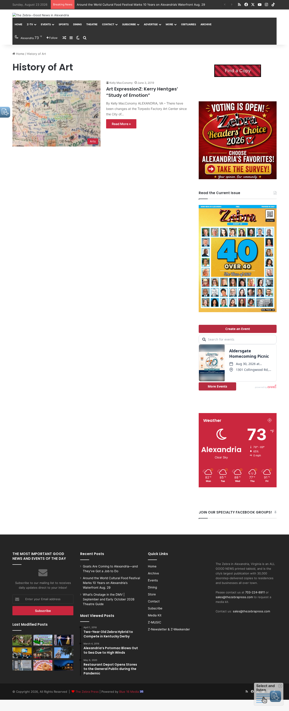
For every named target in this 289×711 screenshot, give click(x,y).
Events (46, 24)
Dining (77, 24)
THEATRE (92, 24)
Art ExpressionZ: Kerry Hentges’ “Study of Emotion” (142, 92)
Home (18, 24)
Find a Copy (238, 70)
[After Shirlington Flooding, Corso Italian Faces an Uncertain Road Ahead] (43, 652)
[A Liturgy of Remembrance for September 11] (63, 652)
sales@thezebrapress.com (234, 597)
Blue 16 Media (129, 691)
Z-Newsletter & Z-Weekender (169, 629)
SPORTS (64, 24)
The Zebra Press (87, 691)
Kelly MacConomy (121, 82)
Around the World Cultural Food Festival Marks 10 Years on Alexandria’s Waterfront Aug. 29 (141, 4)
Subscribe (129, 24)
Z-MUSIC (154, 622)
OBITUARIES (188, 24)
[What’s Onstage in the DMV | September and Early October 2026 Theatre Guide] (63, 640)
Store (152, 594)
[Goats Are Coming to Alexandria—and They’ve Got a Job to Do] (22, 640)
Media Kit (154, 615)
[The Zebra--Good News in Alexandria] (40, 15)
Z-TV (30, 24)
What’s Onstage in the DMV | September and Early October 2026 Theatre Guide (109, 599)
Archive (206, 24)
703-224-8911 (255, 592)
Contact (108, 24)
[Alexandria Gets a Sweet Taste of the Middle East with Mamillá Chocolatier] (22, 665)
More (169, 24)
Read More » (121, 124)
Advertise (151, 24)
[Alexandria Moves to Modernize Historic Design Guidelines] (22, 652)
